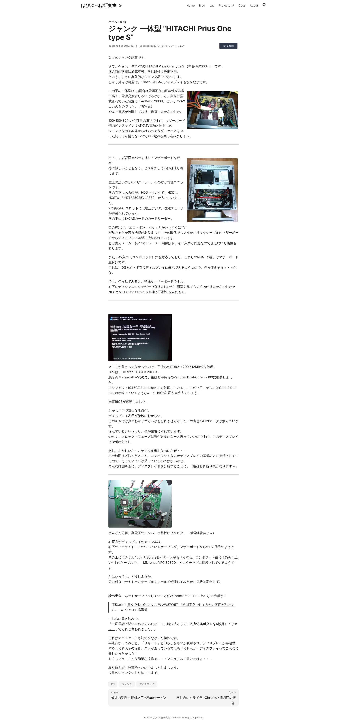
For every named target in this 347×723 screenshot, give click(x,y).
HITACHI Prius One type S (164, 66)
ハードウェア (176, 45)
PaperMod (197, 717)
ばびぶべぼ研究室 (99, 5)
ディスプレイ (146, 684)
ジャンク (127, 684)
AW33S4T (203, 66)
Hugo (187, 717)
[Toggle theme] (120, 5)
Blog (123, 22)
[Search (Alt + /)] (264, 5)
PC (113, 684)
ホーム (112, 22)
